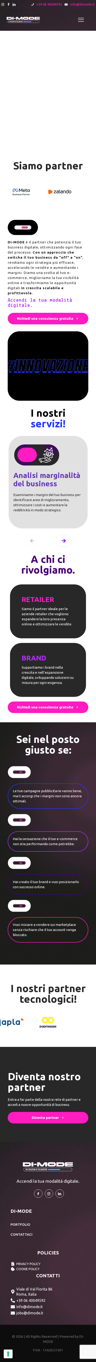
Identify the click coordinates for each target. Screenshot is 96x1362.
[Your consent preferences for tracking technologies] (8, 1354)
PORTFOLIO (20, 1224)
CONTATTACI (21, 1234)
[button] (63, 541)
